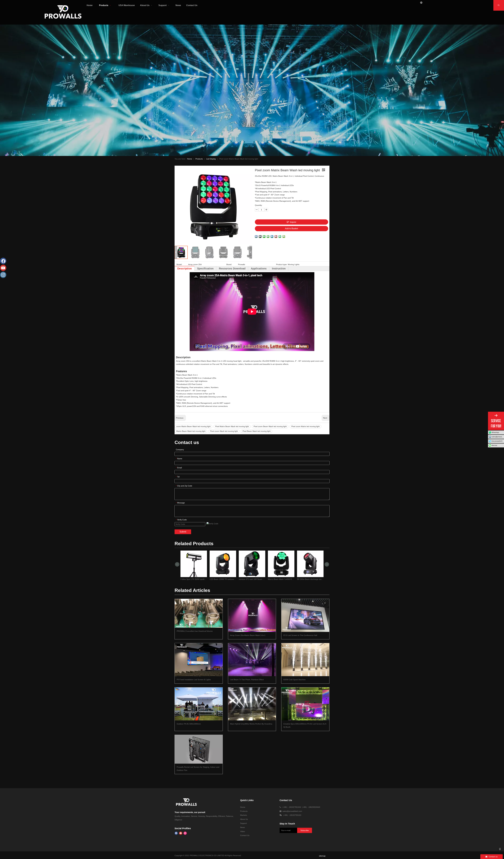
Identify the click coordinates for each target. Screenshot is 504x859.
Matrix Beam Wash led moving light (190, 431)
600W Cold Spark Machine (294, 680)
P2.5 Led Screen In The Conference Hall (300, 635)
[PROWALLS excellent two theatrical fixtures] (199, 613)
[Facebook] (176, 833)
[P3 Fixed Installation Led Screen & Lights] (199, 659)
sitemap (322, 856)
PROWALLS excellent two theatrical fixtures (195, 631)
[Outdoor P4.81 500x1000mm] (199, 703)
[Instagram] (185, 833)
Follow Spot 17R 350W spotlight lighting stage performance (193, 579)
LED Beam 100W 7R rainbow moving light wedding (223, 579)
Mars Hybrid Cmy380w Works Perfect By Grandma (251, 724)
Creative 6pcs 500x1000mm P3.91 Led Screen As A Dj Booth (304, 725)
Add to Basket (291, 228)
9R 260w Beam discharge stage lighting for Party (310, 579)
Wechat (494, 445)
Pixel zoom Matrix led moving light (305, 426)
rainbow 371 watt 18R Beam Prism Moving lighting (252, 579)
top (499, 849)
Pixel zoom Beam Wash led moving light (270, 426)
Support (243, 823)
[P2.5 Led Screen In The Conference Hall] (305, 615)
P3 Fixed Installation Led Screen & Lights (194, 680)
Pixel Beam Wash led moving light (257, 431)
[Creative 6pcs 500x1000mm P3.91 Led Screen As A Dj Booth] (305, 703)
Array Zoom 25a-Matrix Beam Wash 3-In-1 (247, 635)
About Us (244, 819)
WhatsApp (495, 432)
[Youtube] (180, 833)
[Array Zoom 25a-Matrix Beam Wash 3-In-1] (252, 615)
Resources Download (232, 268)
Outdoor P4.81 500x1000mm (189, 724)
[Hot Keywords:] (498, 5)
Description (184, 268)
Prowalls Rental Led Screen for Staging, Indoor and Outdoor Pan (198, 768)
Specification (205, 268)
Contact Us (244, 835)
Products (244, 811)
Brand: (229, 264)
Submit (183, 532)
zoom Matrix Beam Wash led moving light (193, 426)
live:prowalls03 (497, 441)
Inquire (293, 222)
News (242, 827)
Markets (243, 815)
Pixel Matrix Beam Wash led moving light (232, 426)
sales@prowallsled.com (498, 437)
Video (242, 831)
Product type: (281, 264)
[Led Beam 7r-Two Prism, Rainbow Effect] (252, 659)
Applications (259, 268)
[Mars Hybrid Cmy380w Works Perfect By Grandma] (252, 703)
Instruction (279, 268)
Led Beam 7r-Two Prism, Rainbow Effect (247, 680)
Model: (179, 264)
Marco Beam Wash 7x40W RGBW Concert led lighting (281, 579)
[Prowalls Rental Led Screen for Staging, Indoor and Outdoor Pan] (199, 749)
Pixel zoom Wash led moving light (224, 431)
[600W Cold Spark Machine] (305, 659)
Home (242, 807)
